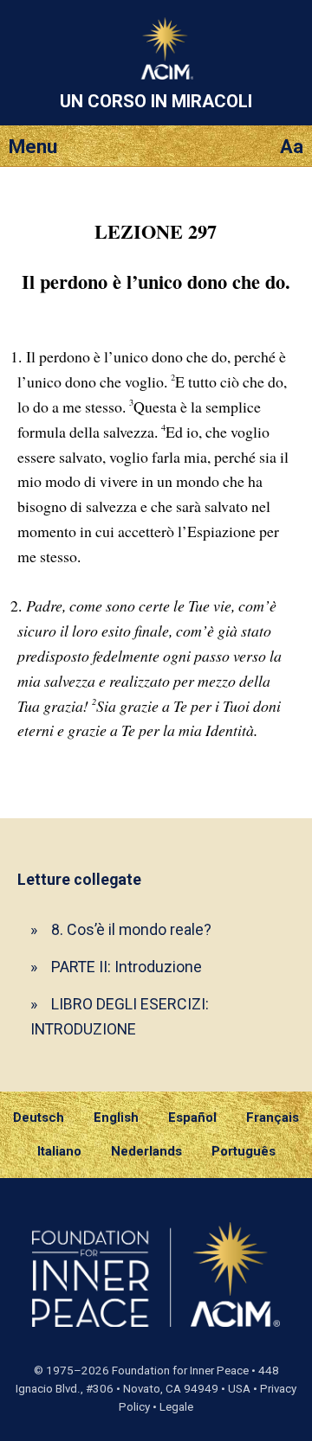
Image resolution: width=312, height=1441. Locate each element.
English (116, 1117)
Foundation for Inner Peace (180, 1370)
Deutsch (38, 1117)
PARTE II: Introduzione (126, 966)
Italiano (59, 1151)
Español (192, 1117)
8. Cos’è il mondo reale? (131, 929)
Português (243, 1151)
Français (272, 1117)
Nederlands (146, 1151)
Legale (176, 1406)
